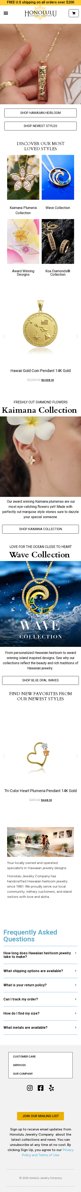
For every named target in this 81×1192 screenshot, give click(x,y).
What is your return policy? (25, 985)
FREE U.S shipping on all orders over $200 (40, 2)
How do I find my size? (21, 1013)
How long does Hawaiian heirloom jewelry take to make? (37, 955)
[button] (5, 13)
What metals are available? (25, 1028)
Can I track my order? (20, 999)
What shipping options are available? (33, 971)
